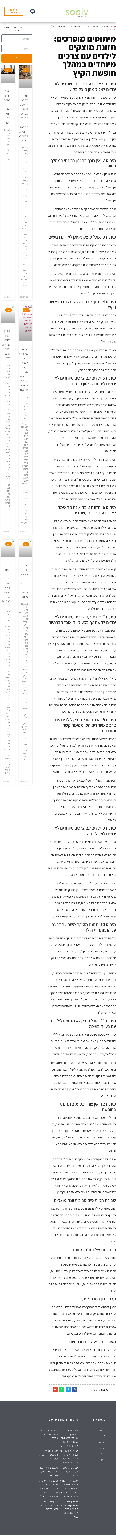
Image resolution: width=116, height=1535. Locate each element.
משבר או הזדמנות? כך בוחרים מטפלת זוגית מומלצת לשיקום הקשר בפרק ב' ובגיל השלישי (68, 1488)
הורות (102, 1430)
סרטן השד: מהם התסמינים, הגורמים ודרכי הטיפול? (49, 1505)
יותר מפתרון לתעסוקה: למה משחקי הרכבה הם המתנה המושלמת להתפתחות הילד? (22, 118)
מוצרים (102, 1448)
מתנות (102, 1442)
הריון (103, 1459)
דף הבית (112, 26)
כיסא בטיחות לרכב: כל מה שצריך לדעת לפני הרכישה (49, 1471)
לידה (103, 1436)
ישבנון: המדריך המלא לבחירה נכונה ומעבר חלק (6, 344)
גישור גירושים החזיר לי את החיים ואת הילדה (49, 1434)
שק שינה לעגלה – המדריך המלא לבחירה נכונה (69, 1471)
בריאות (102, 1453)
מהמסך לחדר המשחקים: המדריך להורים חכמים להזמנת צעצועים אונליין (69, 1509)
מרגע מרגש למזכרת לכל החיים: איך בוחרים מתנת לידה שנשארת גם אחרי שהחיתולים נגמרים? (48, 1488)
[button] (32, 11)
